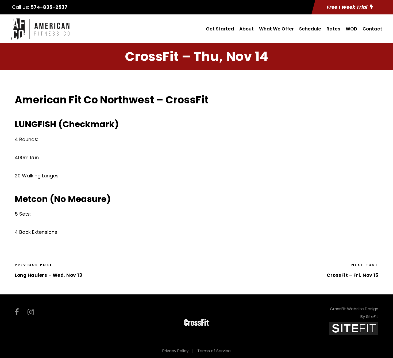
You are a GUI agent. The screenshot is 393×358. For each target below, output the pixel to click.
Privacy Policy (175, 350)
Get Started (220, 29)
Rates (333, 29)
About (246, 29)
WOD (351, 29)
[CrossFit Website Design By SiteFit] (353, 328)
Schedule (310, 29)
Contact (372, 29)
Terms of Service (214, 350)
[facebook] (17, 312)
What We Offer (276, 29)
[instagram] (31, 312)
